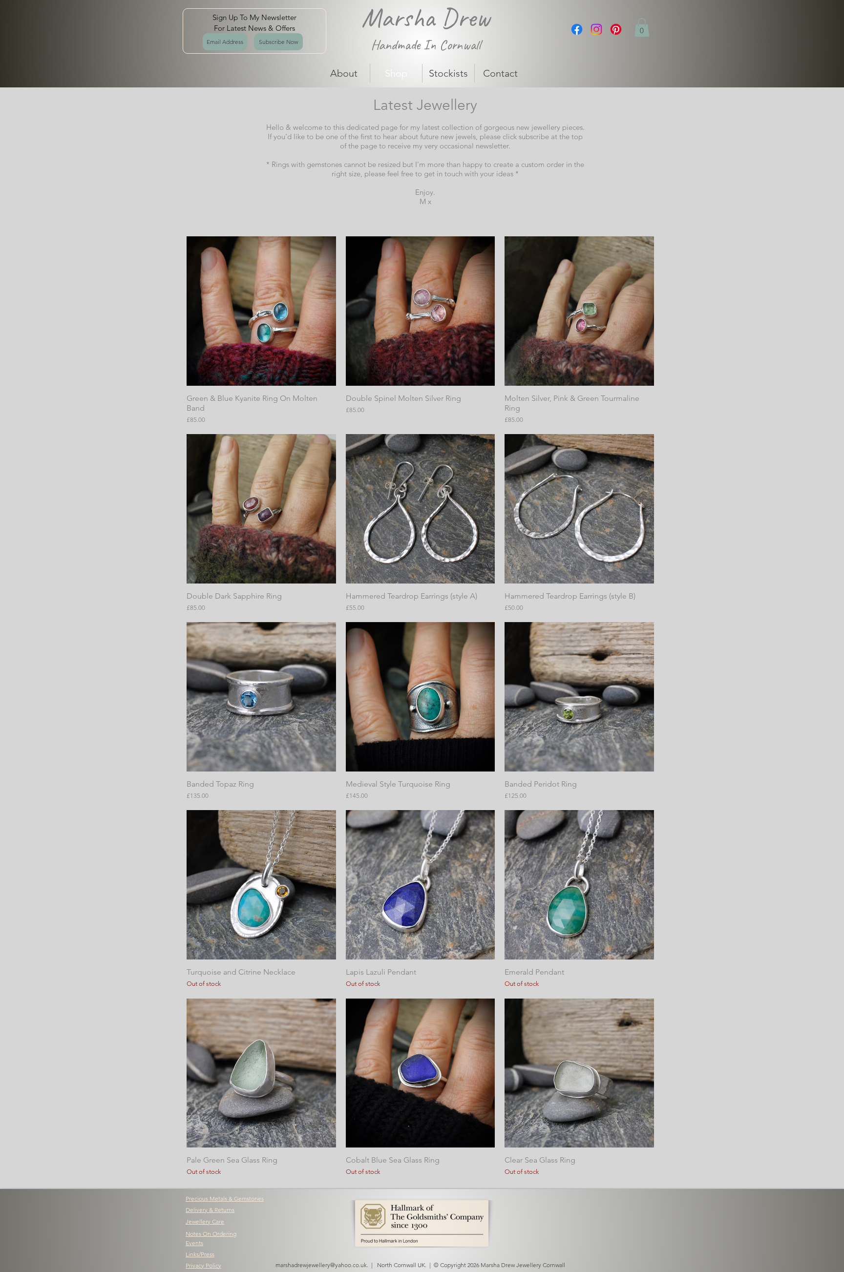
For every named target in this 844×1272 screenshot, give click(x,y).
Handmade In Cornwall (426, 45)
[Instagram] (596, 29)
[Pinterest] (616, 29)
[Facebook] (577, 29)
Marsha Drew (425, 17)
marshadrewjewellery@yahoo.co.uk (321, 1265)
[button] (642, 27)
